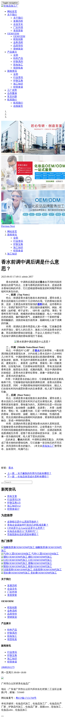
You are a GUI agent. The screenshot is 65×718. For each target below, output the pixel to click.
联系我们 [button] (12, 99)
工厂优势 (12, 90)
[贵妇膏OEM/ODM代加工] (16, 572)
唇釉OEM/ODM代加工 (40, 563)
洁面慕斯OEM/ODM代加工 (47, 569)
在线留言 (18, 106)
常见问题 (12, 96)
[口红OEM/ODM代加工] (14, 560)
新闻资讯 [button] (12, 71)
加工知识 (18, 83)
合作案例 (12, 93)
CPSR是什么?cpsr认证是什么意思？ (26, 528)
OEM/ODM (19, 36)
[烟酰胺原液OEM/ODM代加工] (18, 547)
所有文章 (12, 496)
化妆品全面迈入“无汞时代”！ (22, 531)
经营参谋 (18, 87)
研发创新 (18, 39)
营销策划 (18, 48)
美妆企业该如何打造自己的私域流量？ (27, 525)
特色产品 (18, 58)
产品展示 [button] (12, 52)
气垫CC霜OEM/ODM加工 (45, 553)
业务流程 (18, 42)
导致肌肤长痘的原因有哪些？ (23, 534)
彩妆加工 (18, 64)
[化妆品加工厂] (32, 6)
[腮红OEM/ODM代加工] (14, 557)
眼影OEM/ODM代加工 (40, 566)
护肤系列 (18, 61)
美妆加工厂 (48, 446)
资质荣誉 (18, 30)
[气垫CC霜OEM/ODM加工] (16, 553)
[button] (5, 226)
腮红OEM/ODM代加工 (40, 557)
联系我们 (18, 103)
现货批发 (18, 68)
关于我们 (18, 18)
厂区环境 (18, 27)
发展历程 (18, 21)
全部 (15, 55)
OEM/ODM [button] (13, 33)
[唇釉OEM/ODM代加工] (14, 563)
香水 (10, 467)
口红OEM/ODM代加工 (40, 560)
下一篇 (28, 476)
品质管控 (18, 45)
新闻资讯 (12, 234)
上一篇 (29, 473)
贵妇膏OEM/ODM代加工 (44, 572)
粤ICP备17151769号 (26, 698)
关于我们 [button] (12, 14)
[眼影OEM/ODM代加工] (14, 566)
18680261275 (8, 667)
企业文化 (18, 24)
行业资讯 (18, 77)
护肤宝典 (18, 80)
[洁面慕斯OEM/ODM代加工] (17, 569)
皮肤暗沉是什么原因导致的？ (23, 521)
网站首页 (12, 11)
